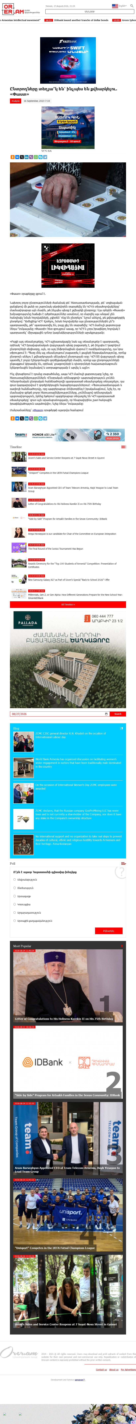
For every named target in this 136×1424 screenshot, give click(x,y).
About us (113, 1369)
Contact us (101, 1369)
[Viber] (31, 157)
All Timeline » (68, 604)
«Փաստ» (38, 410)
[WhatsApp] (36, 157)
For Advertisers (128, 1369)
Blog (16, 728)
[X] (22, 157)
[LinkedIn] (27, 157)
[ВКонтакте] (17, 157)
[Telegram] (45, 157)
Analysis (16, 100)
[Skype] (40, 157)
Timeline (16, 446)
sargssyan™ (80, 1380)
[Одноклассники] (13, 157)
